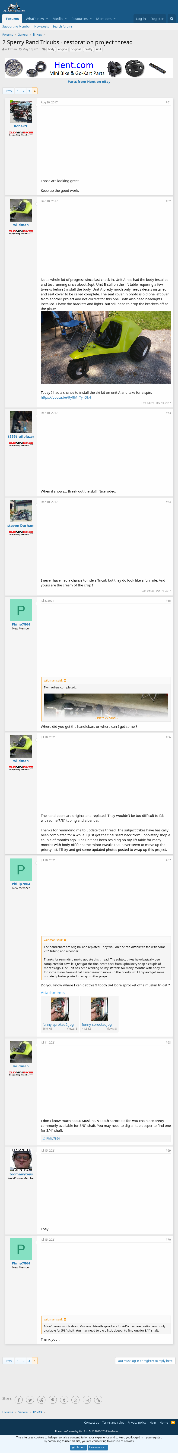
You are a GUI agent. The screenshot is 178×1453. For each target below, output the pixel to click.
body (51, 49)
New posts (41, 26)
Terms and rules (113, 1422)
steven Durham (21, 525)
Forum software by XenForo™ (89, 1431)
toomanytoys (21, 1174)
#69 (168, 1150)
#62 (168, 201)
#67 (168, 860)
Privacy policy (136, 1422)
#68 (168, 1042)
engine (62, 49)
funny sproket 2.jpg (58, 1024)
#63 (168, 413)
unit (98, 49)
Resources (79, 18)
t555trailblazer (21, 436)
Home (163, 1422)
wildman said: (53, 680)
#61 (168, 102)
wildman (11, 49)
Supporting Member (16, 26)
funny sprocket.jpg (97, 1024)
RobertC (21, 126)
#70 (168, 1240)
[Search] (172, 18)
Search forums (63, 26)
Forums (12, 18)
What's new (35, 18)
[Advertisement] (109, 141)
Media (58, 18)
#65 (168, 601)
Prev (9, 91)
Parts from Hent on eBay (89, 81)
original (76, 49)
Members (103, 18)
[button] (47, 18)
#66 (168, 737)
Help (152, 1422)
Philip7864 (21, 624)
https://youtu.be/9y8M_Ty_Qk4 (66, 397)
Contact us (91, 1422)
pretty (88, 49)
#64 (168, 502)
